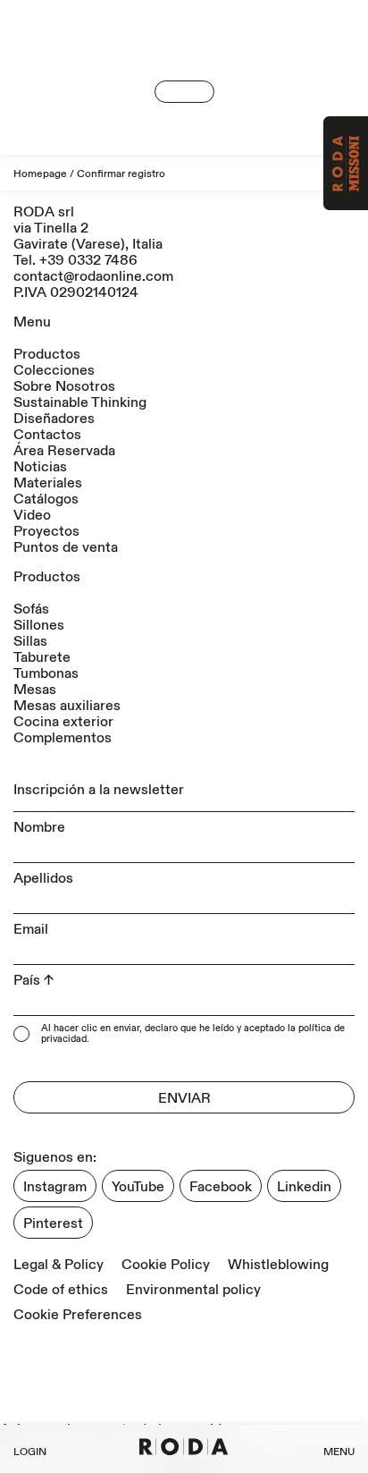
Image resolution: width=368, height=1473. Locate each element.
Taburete (42, 657)
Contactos (47, 435)
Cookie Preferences (77, 1315)
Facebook (220, 1187)
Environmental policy (193, 1290)
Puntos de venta (65, 547)
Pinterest (53, 1223)
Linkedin (304, 1187)
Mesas (34, 689)
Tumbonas (46, 673)
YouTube (138, 1187)
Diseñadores (54, 419)
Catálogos (46, 499)
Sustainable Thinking (79, 402)
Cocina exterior (63, 722)
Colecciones (54, 370)
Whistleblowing (278, 1265)
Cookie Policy (165, 1265)
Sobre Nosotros (64, 386)
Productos (46, 354)
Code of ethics (60, 1290)
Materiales (47, 483)
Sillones (38, 625)
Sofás (31, 609)
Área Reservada (64, 451)
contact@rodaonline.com (93, 276)
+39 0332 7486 (88, 260)
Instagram (55, 1187)
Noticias (40, 467)
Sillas (30, 641)
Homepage (40, 174)
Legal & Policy (58, 1265)
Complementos (62, 738)
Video (32, 515)
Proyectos (46, 531)
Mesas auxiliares (67, 706)
